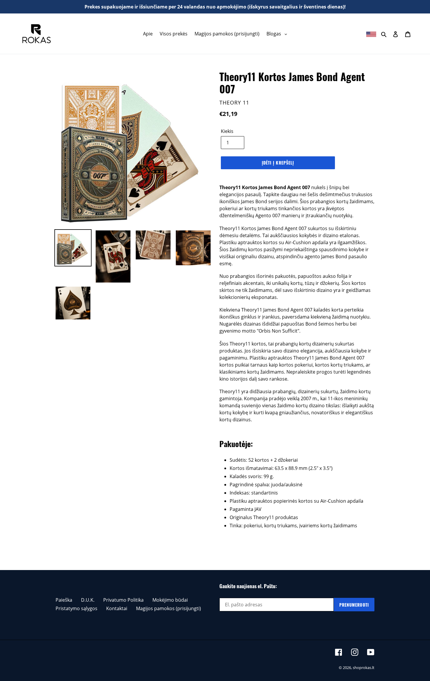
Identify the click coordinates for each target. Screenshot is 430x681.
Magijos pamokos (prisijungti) (168, 608)
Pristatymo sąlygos (76, 608)
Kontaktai (116, 608)
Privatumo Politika (123, 600)
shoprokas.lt (363, 667)
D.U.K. (87, 600)
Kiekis (227, 131)
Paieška (64, 600)
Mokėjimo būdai (170, 600)
